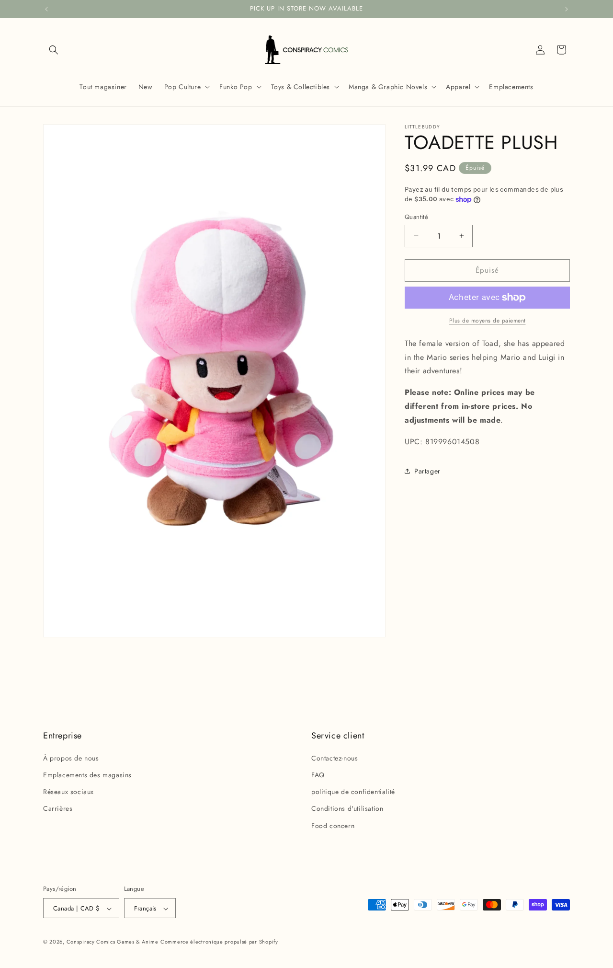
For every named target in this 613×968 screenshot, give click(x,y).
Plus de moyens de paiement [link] (487, 320)
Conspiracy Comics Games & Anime (113, 942)
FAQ (318, 774)
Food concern (332, 825)
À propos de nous (71, 757)
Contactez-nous (334, 757)
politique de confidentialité (353, 791)
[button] (53, 49)
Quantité (416, 216)
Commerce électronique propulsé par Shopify (219, 942)
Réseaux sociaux (68, 791)
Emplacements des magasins (87, 774)
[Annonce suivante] (566, 9)
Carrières (57, 808)
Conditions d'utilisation (347, 808)
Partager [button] (427, 471)
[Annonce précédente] (46, 9)
